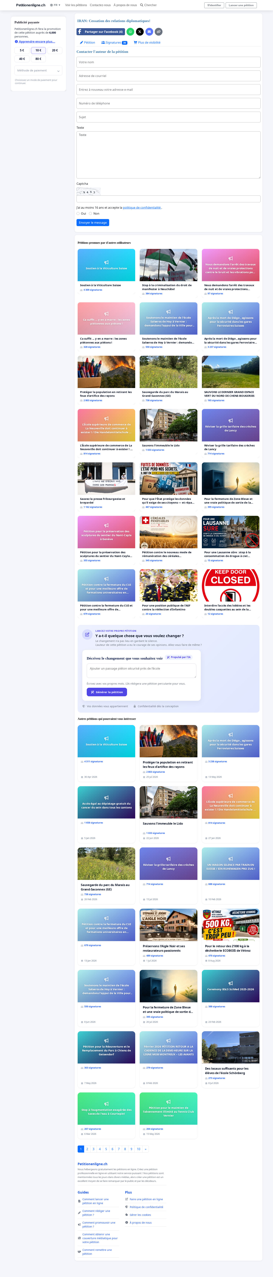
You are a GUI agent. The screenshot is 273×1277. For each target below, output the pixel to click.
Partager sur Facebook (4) (104, 32)
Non (96, 213)
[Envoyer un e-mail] (149, 32)
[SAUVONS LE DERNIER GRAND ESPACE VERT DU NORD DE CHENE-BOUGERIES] (230, 380)
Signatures (115, 42)
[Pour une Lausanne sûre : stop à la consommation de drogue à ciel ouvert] (230, 540)
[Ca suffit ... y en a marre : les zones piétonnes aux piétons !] (106, 326)
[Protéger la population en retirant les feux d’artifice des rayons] (106, 380)
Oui (83, 213)
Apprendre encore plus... (36, 42)
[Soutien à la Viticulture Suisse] (106, 271)
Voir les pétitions (76, 5)
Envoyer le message (93, 223)
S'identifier (214, 5)
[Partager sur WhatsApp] (130, 32)
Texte (80, 128)
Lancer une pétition (241, 5)
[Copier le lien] (158, 32)
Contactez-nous (100, 5)
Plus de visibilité (148, 42)
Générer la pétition (109, 692)
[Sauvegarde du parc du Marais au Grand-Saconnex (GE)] (168, 380)
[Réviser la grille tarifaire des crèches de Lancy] (230, 433)
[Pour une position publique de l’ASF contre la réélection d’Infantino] (168, 593)
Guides (83, 1192)
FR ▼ (57, 5)
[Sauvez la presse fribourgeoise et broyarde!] (106, 486)
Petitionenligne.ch (30, 5)
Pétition (89, 42)
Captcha (82, 184)
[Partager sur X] (140, 32)
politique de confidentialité (142, 208)
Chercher (150, 5)
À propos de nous (125, 5)
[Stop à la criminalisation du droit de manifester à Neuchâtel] (168, 273)
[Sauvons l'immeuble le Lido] (168, 431)
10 (138, 1149)
